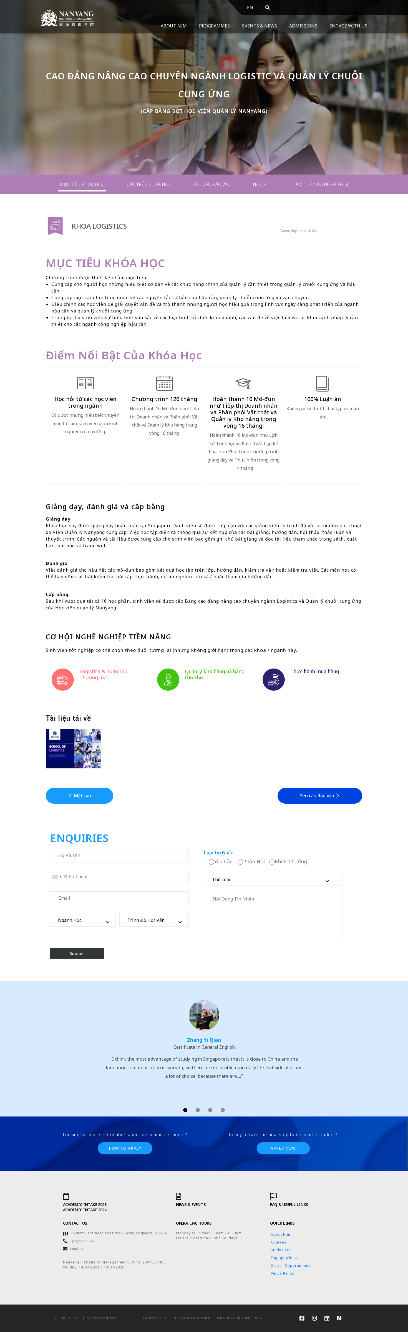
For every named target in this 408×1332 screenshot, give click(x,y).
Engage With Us (285, 1257)
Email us (76, 1249)
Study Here (281, 1250)
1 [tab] (185, 1110)
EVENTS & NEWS (259, 26)
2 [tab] (198, 1110)
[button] (79, 796)
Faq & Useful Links (289, 1204)
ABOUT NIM (174, 26)
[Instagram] (314, 1318)
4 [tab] (223, 1110)
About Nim (280, 1234)
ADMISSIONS (303, 26)
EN (250, 7)
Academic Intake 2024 (85, 1209)
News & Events (190, 1204)
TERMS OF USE (67, 1318)
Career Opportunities (291, 1265)
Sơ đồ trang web (102, 1318)
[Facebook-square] (301, 1318)
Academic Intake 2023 (85, 1204)
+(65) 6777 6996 (82, 1241)
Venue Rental (282, 1273)
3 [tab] (210, 1110)
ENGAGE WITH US (348, 26)
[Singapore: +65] (56, 877)
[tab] (82, 184)
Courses (278, 1242)
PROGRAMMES (214, 26)
